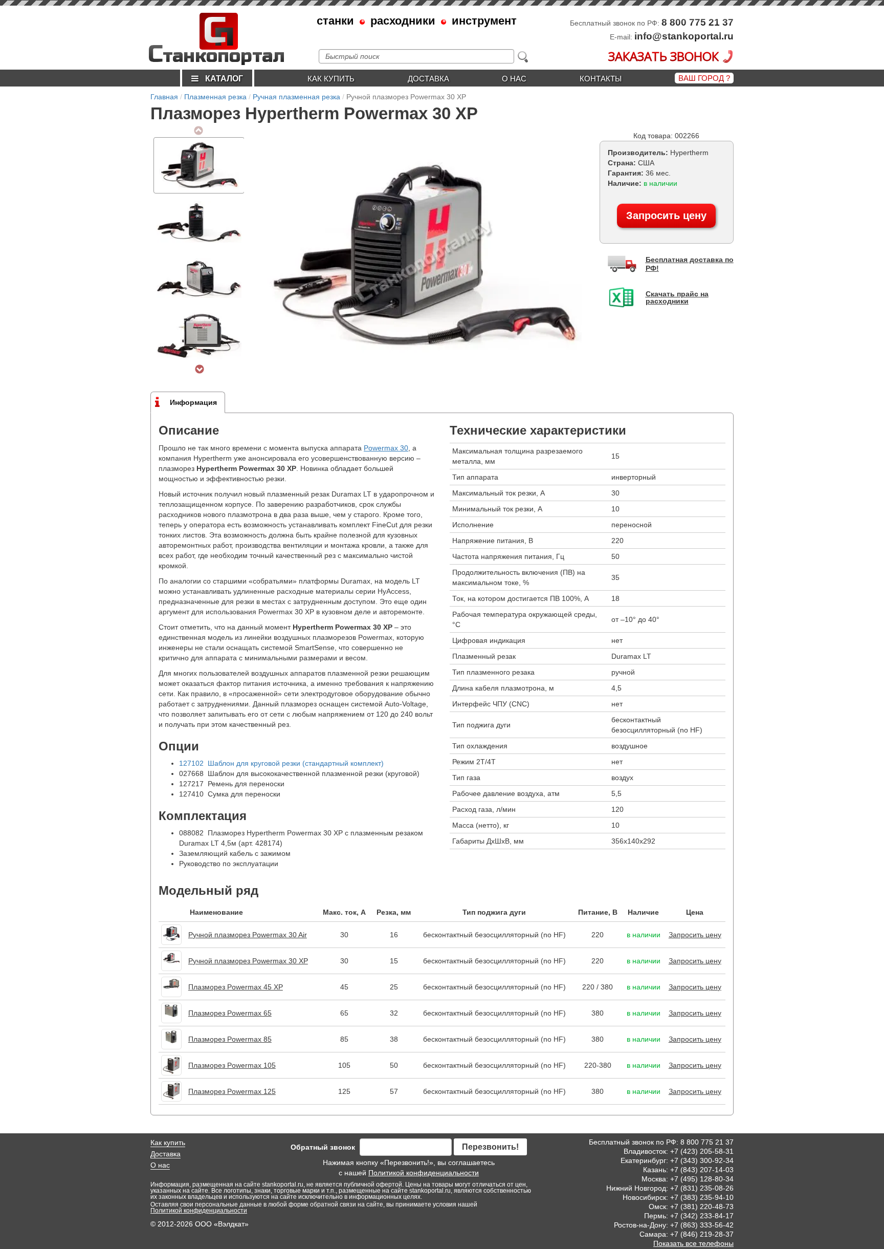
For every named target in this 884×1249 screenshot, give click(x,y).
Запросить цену (666, 215)
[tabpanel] (199, 165)
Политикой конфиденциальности (423, 1173)
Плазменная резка (215, 97)
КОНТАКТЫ (601, 78)
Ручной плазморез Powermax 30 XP (248, 961)
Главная (164, 97)
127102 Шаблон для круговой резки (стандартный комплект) (281, 763)
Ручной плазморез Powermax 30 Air (247, 935)
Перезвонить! (490, 1147)
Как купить (331, 78)
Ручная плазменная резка (296, 97)
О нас (514, 78)
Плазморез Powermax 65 (230, 1013)
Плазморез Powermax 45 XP (235, 987)
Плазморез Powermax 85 (230, 1039)
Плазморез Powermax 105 (232, 1065)
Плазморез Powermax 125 (232, 1091)
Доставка (428, 78)
